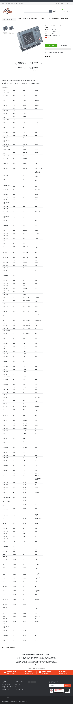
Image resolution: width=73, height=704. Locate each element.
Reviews (8, 697)
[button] (58, 49)
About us (4, 681)
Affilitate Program (6, 682)
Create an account (64, 3)
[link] (57, 11)
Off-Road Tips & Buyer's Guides (30, 18)
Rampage (54, 29)
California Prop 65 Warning (19, 690)
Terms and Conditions (19, 688)
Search (3, 698)
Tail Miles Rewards (6, 684)
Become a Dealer (18, 692)
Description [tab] (5, 78)
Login (57, 3)
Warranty (4, 85)
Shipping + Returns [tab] (21, 78)
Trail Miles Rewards (54, 18)
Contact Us (17, 684)
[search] (50, 11)
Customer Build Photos (7, 691)
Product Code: (48, 35)
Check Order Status (19, 681)
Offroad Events (64, 18)
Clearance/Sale (43, 18)
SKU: (46, 31)
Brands (19, 18)
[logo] (7, 11)
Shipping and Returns (19, 682)
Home (3, 22)
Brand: (46, 29)
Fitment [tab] (12, 78)
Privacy (16, 686)
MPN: (46, 33)
